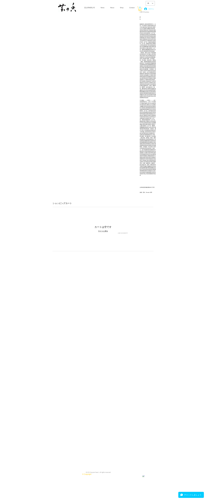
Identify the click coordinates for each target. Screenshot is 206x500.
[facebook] (147, 475)
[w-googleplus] (143, 476)
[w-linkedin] (153, 475)
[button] (140, 9)
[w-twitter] (150, 475)
